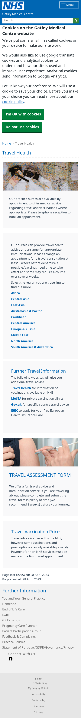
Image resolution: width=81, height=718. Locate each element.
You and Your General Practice (23, 598)
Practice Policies (13, 641)
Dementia (9, 603)
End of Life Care (13, 609)
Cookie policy (39, 700)
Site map (38, 712)
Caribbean (19, 317)
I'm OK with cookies (23, 114)
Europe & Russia (23, 329)
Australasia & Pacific (26, 311)
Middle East (19, 335)
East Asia (18, 305)
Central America (23, 323)
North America (22, 341)
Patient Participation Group (21, 631)
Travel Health (21, 388)
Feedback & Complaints (19, 636)
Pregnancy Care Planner (19, 625)
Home (6, 143)
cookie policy (13, 102)
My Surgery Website (38, 688)
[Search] (76, 20)
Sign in (38, 679)
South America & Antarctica (32, 347)
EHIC (15, 410)
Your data (39, 706)
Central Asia (20, 299)
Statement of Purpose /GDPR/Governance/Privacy (38, 647)
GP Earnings (11, 620)
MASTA (16, 398)
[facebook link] (10, 659)
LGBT (6, 614)
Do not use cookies (22, 127)
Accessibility (38, 694)
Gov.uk (16, 404)
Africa (15, 293)
